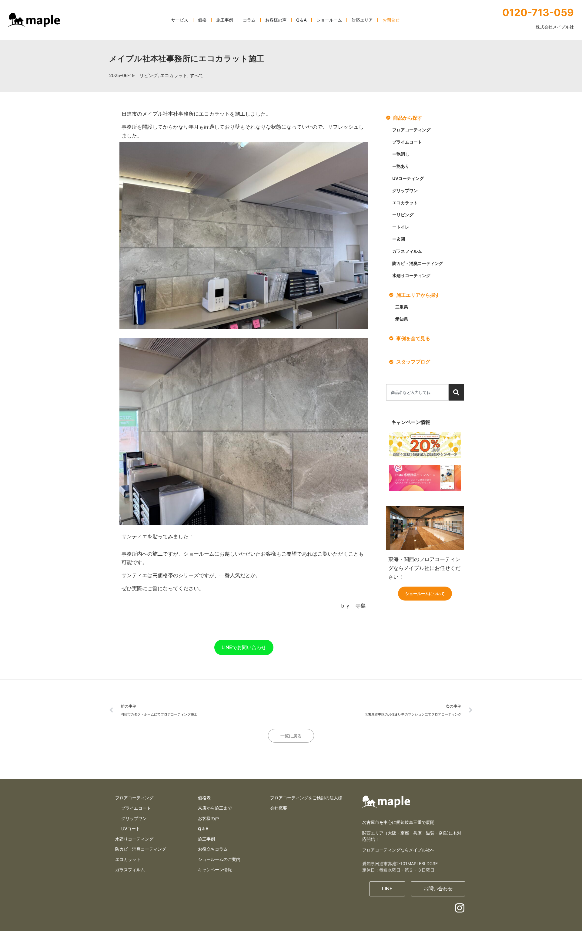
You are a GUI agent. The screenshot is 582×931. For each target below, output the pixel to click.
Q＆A (203, 828)
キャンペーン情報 (215, 869)
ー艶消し (400, 154)
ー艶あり (400, 166)
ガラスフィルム (407, 251)
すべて (196, 75)
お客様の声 (208, 818)
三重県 (401, 307)
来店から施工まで (215, 808)
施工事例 (206, 838)
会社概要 (278, 808)
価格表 (204, 797)
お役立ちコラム (213, 848)
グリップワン (405, 190)
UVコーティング (408, 178)
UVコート (130, 828)
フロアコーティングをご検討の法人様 (306, 797)
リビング (148, 75)
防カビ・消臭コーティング (417, 263)
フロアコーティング (411, 129)
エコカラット (173, 75)
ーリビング (402, 214)
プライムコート (407, 141)
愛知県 (401, 319)
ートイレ (400, 226)
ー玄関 (398, 239)
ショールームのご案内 (219, 859)
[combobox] (417, 392)
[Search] (456, 392)
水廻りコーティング (411, 275)
